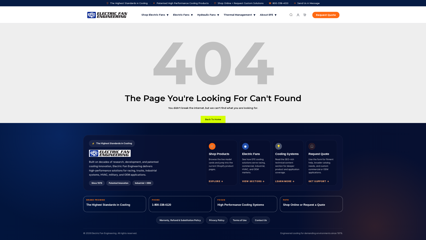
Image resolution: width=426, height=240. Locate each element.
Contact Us (261, 220)
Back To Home (213, 119)
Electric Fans (183, 15)
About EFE (268, 15)
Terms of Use (240, 220)
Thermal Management (239, 15)
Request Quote (326, 14)
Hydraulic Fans (208, 15)
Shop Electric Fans (154, 15)
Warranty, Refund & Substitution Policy (180, 220)
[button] (304, 15)
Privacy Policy (216, 220)
